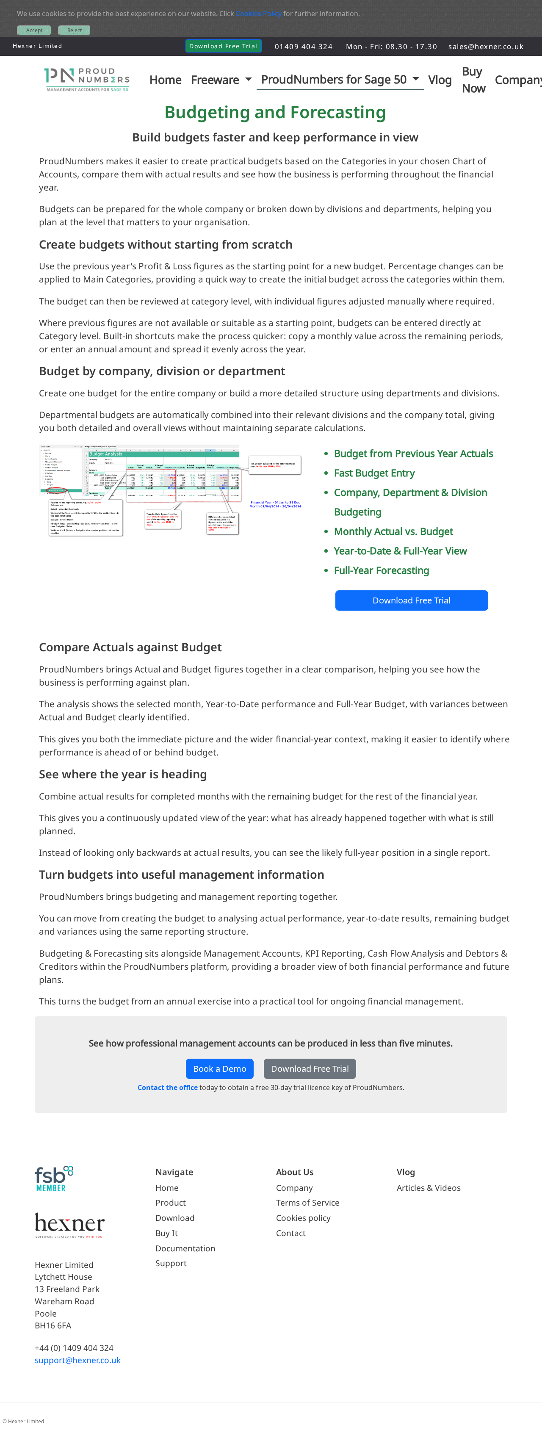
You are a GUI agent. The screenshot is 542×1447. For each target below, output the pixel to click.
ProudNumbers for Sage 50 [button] (335, 79)
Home (167, 1187)
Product (170, 1202)
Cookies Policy (259, 13)
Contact (291, 1233)
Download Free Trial (223, 46)
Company (294, 1187)
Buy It (166, 1233)
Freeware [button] (216, 79)
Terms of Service (308, 1202)
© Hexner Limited (23, 1421)
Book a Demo (219, 1068)
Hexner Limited (37, 45)
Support (171, 1263)
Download (175, 1217)
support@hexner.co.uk (78, 1360)
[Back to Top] (526, 1432)
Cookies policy (303, 1217)
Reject (74, 30)
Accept (34, 30)
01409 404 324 (304, 46)
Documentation (185, 1248)
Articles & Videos (429, 1187)
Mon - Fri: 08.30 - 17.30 (391, 46)
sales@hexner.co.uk (486, 46)
